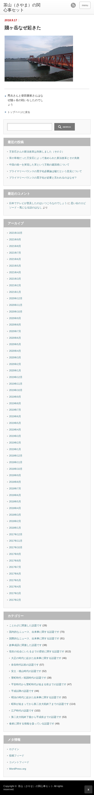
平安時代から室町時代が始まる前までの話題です (38, 684)
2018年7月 (15, 488)
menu (85, 5)
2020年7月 (15, 331)
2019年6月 (15, 416)
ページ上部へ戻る (88, 789)
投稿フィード (16, 755)
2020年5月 (15, 344)
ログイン (14, 749)
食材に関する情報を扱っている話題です (31, 723)
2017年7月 (15, 567)
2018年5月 (15, 501)
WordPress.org (17, 768)
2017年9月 (15, 554)
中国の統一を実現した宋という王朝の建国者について (39, 164)
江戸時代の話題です (22, 710)
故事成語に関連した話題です (25, 645)
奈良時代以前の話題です (25, 664)
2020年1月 (15, 370)
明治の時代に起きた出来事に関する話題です (36, 697)
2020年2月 (15, 364)
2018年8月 (15, 481)
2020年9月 (15, 318)
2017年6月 (15, 573)
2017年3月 (15, 593)
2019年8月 (15, 403)
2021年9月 (15, 239)
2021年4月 (15, 272)
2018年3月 (15, 514)
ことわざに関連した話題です (25, 625)
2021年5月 (15, 265)
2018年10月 (15, 468)
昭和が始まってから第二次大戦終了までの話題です (40, 704)
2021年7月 (15, 252)
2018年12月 (15, 455)
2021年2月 (15, 285)
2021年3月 (15, 278)
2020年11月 (15, 305)
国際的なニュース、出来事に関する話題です (34, 638)
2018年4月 (15, 508)
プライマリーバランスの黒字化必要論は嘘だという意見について (45, 171)
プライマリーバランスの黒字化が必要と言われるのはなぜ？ (43, 177)
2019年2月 (15, 442)
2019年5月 (15, 423)
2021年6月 (15, 259)
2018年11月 (15, 462)
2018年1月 (15, 527)
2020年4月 (15, 350)
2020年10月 (15, 311)
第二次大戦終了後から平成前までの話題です (36, 717)
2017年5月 (15, 580)
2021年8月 (15, 246)
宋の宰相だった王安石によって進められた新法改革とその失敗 (44, 158)
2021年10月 (15, 232)
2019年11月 (15, 383)
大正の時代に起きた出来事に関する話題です (36, 658)
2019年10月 (15, 390)
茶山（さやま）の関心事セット (21, 7)
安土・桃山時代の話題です (26, 671)
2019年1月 (15, 449)
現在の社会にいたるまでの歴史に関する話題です (36, 651)
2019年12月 (15, 377)
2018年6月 (15, 495)
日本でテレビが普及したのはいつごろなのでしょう (38, 203)
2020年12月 (15, 298)
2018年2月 (15, 521)
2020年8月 (15, 324)
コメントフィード (19, 762)
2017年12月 (15, 534)
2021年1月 (15, 292)
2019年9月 (15, 396)
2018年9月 (15, 475)
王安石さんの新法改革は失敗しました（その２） (36, 151)
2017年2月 (15, 599)
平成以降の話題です (22, 691)
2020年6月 (15, 337)
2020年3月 (15, 357)
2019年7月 (15, 409)
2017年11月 (15, 540)
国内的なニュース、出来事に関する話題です (34, 631)
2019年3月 (15, 436)
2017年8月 (15, 560)
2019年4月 (15, 429)
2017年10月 (15, 547)
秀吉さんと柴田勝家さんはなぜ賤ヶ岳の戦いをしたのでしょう (25, 100)
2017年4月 (15, 586)
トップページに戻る (19, 112)
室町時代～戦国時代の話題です (28, 677)
